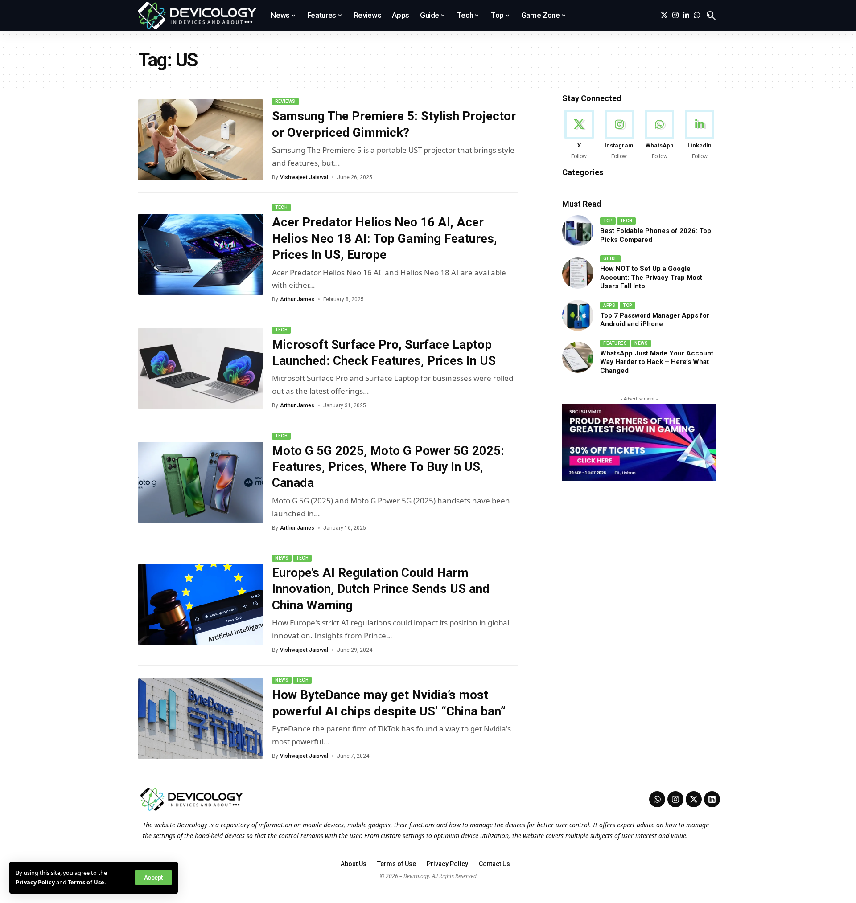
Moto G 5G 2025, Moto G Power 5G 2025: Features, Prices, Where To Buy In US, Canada (388, 466)
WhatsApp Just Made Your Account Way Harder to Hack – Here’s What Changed (656, 362)
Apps (609, 305)
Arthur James (297, 299)
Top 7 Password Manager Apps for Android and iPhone (654, 319)
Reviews (285, 101)
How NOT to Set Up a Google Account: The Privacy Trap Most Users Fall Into (651, 277)
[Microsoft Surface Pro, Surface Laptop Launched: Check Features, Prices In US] (200, 368)
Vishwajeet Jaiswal (304, 177)
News (281, 558)
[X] (664, 15)
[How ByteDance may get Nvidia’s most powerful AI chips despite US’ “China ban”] (200, 718)
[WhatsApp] (696, 15)
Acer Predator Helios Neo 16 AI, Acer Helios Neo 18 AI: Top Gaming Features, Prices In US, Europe (384, 238)
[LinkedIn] (686, 15)
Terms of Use (86, 882)
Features (615, 343)
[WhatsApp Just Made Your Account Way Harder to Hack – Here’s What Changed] (577, 357)
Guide (610, 258)
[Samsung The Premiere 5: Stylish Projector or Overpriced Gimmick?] (200, 139)
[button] (153, 877)
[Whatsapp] (657, 799)
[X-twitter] (694, 799)
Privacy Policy (35, 882)
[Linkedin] (712, 799)
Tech (281, 207)
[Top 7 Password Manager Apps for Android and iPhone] (577, 315)
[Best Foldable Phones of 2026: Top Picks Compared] (577, 230)
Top (608, 220)
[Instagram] (675, 15)
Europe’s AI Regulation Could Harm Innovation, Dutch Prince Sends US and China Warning (381, 589)
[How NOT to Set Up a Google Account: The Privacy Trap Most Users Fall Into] (577, 273)
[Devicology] (197, 15)
